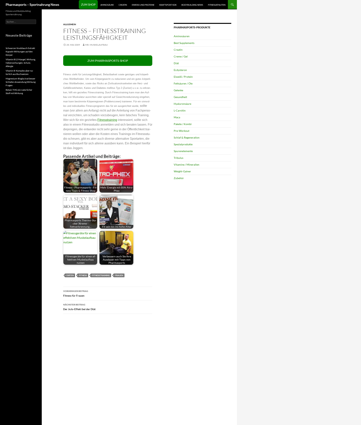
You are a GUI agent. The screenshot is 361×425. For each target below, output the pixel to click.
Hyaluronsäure (182, 103)
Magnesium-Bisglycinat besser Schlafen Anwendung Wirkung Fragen (21, 82)
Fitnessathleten (216, 5)
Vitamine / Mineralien (186, 164)
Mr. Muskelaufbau (96, 44)
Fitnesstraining (107, 119)
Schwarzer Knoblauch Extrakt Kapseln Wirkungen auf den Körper (20, 51)
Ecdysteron (180, 70)
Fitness (83, 275)
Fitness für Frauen (75, 293)
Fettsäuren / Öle (183, 83)
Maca (177, 117)
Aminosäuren (182, 36)
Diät (176, 63)
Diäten (70, 275)
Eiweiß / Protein (183, 76)
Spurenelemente (183, 151)
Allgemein (69, 24)
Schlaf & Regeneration (186, 137)
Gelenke (178, 90)
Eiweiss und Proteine (143, 5)
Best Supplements (184, 42)
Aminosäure (107, 5)
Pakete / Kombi (183, 124)
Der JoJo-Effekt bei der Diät (79, 307)
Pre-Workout (181, 130)
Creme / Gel (181, 56)
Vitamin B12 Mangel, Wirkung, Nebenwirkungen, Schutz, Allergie (21, 63)
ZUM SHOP (88, 4)
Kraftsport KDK (168, 5)
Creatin (123, 5)
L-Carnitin (180, 110)
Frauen (119, 275)
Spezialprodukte (183, 144)
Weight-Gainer (182, 171)
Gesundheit (180, 97)
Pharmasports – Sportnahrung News (32, 4)
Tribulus (178, 157)
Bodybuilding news (192, 5)
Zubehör (179, 178)
